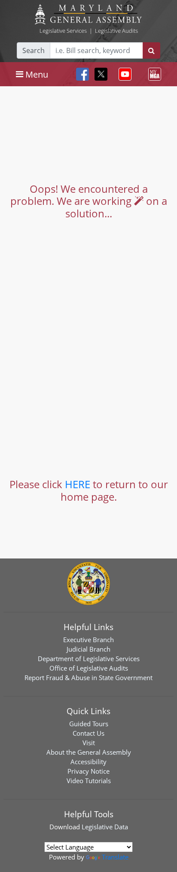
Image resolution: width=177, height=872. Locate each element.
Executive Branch (88, 639)
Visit (88, 742)
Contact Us (88, 733)
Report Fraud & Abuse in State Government (88, 677)
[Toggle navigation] (123, 74)
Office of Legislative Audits (88, 668)
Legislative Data (105, 826)
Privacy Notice (88, 771)
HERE (77, 484)
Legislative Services (63, 31)
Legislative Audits (116, 31)
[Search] (151, 50)
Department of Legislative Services (89, 658)
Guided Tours (88, 723)
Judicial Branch (88, 649)
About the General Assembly (88, 752)
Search (33, 50)
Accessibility (88, 761)
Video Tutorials (89, 780)
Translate (115, 857)
